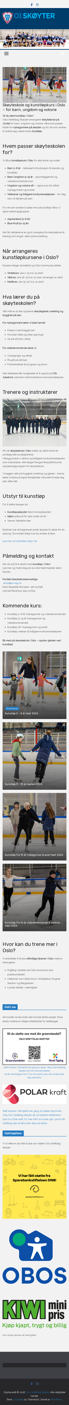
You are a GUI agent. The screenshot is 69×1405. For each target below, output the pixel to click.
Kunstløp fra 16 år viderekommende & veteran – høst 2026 (33, 924)
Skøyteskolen (12, 708)
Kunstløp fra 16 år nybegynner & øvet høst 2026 (34, 854)
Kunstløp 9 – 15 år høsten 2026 (23, 784)
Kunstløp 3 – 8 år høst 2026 (21, 713)
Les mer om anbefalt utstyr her (20, 541)
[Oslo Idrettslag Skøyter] (34, 31)
